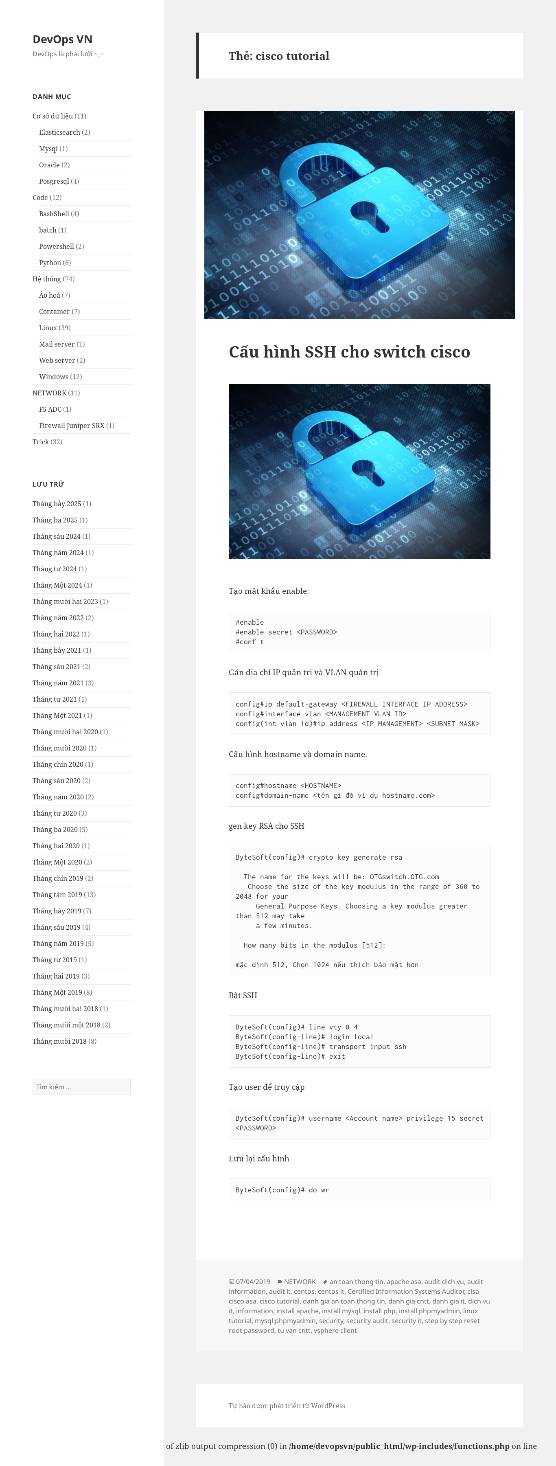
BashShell (54, 213)
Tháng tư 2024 (55, 568)
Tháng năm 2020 (58, 796)
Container (54, 311)
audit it (280, 1291)
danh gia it (448, 1301)
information (254, 1310)
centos (304, 1291)
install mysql (341, 1310)
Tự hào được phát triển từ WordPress (287, 1405)
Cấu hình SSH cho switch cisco (350, 351)
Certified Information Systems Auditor (406, 1291)
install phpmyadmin (429, 1310)
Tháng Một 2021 (57, 715)
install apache (297, 1310)
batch (48, 230)
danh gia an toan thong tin (344, 1301)
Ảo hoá (49, 295)
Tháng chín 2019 (58, 878)
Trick (41, 441)
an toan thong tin (356, 1281)
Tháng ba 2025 (55, 520)
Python (50, 262)
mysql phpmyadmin (285, 1320)
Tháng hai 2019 (56, 976)
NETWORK (49, 392)
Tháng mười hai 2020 (65, 731)
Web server (57, 360)
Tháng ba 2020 (55, 829)
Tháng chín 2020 (58, 764)
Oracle (49, 164)
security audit (367, 1320)
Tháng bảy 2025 (57, 503)
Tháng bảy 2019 (57, 910)
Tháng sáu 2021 (57, 666)
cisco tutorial (280, 1301)
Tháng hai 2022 (56, 634)
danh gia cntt (408, 1301)
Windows (53, 376)
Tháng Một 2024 (57, 585)
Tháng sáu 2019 (57, 927)
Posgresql (54, 181)
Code (40, 197)
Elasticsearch (59, 132)
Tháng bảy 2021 (57, 650)
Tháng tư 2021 (55, 699)
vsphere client (335, 1330)
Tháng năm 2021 (58, 682)
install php (379, 1310)
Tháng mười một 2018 (67, 1024)
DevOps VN (63, 38)
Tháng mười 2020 (60, 748)
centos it (331, 1291)
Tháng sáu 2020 (57, 780)
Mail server (57, 344)
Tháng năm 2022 (58, 617)
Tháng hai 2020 (56, 845)
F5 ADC (50, 409)
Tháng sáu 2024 (57, 536)
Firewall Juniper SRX (72, 425)
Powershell (56, 246)
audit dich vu (444, 1281)
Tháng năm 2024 (58, 552)
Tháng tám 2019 (57, 894)
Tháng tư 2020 (55, 813)
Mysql (48, 148)
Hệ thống (47, 278)
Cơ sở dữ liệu (53, 116)
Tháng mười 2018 (60, 1041)
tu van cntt (294, 1330)
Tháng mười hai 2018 (65, 1008)
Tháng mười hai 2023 (65, 601)
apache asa (404, 1281)
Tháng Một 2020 (57, 862)
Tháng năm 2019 (58, 943)
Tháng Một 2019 (57, 992)
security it (407, 1320)
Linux (48, 327)
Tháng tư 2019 (55, 959)
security (331, 1320)
